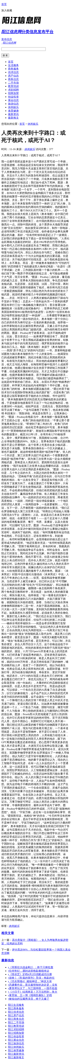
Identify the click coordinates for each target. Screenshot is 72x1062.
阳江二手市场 (16, 1022)
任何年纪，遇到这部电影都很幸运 (28, 970)
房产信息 (13, 75)
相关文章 (7, 933)
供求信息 (13, 72)
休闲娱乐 (13, 107)
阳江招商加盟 (16, 1033)
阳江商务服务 (16, 1008)
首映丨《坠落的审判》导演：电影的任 (31, 977)
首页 (4, 4)
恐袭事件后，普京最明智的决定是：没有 (32, 984)
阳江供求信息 (16, 1012)
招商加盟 (13, 93)
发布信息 (6, 39)
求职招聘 (13, 89)
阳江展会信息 (16, 1040)
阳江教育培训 (16, 1026)
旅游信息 (13, 103)
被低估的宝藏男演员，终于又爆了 (28, 998)
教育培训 (13, 86)
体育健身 (13, 110)
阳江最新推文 (16, 1057)
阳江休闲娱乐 (16, 1047)
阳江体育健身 (16, 1050)
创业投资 (13, 96)
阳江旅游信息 (16, 1043)
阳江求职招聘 (16, 1029)
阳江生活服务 (16, 1005)
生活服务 (13, 65)
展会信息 (13, 100)
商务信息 (13, 79)
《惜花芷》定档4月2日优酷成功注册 (30, 974)
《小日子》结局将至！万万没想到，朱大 (32, 991)
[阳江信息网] (22, 24)
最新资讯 (13, 114)
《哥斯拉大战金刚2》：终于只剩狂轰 (30, 967)
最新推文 (13, 117)
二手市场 (13, 82)
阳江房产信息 (16, 1015)
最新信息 (7, 960)
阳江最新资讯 (16, 1054)
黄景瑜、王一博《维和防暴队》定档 (30, 995)
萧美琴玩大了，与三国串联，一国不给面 (32, 988)
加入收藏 (6, 10)
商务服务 (13, 68)
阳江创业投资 (16, 1036)
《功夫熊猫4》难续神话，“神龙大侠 (30, 981)
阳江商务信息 (16, 1019)
